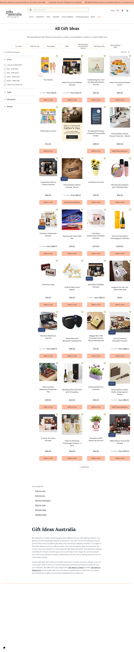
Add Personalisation (120, 151)
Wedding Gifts (40, 515)
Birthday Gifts (40, 510)
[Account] (122, 10)
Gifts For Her (40, 496)
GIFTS (31, 17)
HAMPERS (40, 17)
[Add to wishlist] (57, 56)
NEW (93, 17)
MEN (48, 17)
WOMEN (56, 17)
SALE (99, 17)
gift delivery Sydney (76, 568)
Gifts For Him (40, 491)
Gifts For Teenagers (43, 501)
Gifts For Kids (40, 505)
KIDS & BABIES (67, 17)
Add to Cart (48, 100)
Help (112, 11)
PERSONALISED (82, 17)
